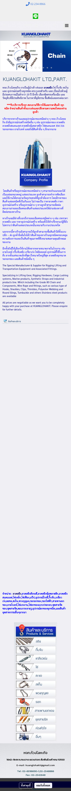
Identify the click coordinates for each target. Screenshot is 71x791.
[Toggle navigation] (66, 25)
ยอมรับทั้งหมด (43, 785)
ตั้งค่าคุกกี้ (26, 785)
